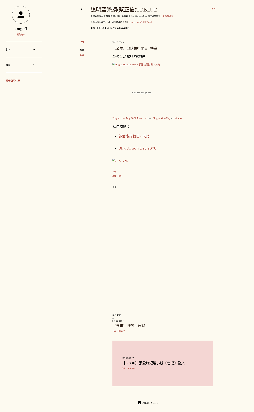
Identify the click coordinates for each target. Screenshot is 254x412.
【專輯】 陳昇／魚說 (128, 325)
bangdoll (21, 28)
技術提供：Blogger (150, 403)
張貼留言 (121, 331)
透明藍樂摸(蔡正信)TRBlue (124, 9)
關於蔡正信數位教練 (119, 27)
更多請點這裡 (168, 16)
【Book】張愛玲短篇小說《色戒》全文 (153, 363)
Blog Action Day (162, 118)
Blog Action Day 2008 (137, 148)
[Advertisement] (162, 285)
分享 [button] (82, 42)
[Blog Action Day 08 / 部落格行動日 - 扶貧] (136, 64)
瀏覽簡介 (21, 34)
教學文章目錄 (102, 27)
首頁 (93, 27)
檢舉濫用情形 (13, 80)
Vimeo (178, 118)
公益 (82, 54)
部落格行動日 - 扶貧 (133, 136)
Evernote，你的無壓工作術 (141, 22)
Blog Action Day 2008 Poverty (129, 118)
